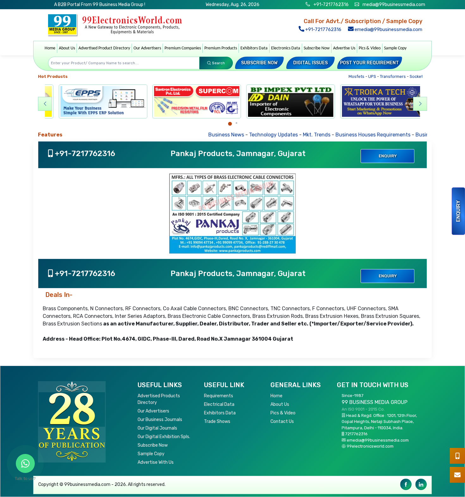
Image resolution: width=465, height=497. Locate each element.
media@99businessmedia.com (394, 4)
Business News (198, 135)
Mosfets (347, 76)
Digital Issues (310, 63)
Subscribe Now (317, 48)
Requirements (218, 396)
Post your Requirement (369, 63)
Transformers (383, 76)
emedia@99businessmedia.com (387, 29)
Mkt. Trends (289, 135)
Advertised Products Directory (159, 399)
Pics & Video (370, 48)
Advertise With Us (156, 462)
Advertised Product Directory (104, 48)
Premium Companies (182, 48)
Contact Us (282, 421)
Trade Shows (217, 421)
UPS (363, 76)
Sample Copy (395, 48)
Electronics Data (285, 48)
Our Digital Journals (157, 428)
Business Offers (406, 135)
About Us (67, 48)
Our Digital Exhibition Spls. (164, 436)
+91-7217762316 (331, 4)
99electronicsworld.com (370, 446)
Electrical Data (219, 404)
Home (50, 48)
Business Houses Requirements (345, 135)
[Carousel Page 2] (236, 123)
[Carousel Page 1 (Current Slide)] (230, 124)
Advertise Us (344, 48)
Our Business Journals (160, 419)
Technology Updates (245, 135)
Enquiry (458, 211)
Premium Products (220, 48)
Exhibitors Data (254, 48)
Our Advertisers (147, 48)
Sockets (408, 76)
